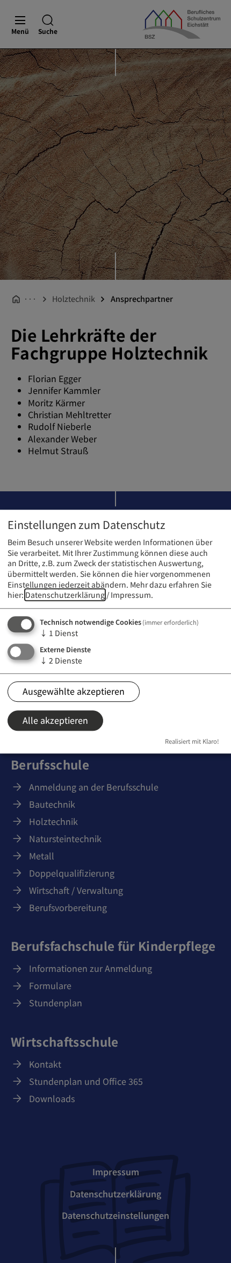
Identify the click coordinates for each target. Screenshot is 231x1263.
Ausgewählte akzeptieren (74, 691)
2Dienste (61, 660)
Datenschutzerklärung (65, 595)
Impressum (131, 595)
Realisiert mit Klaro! (192, 741)
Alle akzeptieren (55, 720)
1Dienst (59, 632)
